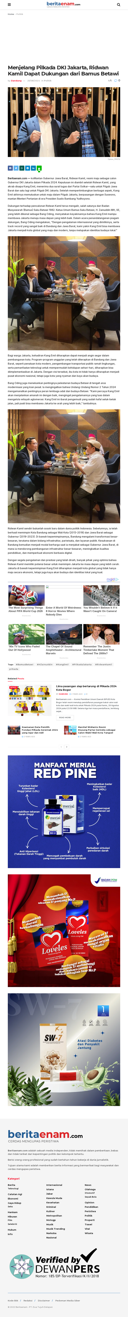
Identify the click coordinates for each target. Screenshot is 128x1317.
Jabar (49, 1193)
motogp (51, 1220)
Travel (88, 1224)
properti (90, 1220)
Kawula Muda (54, 1198)
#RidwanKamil (103, 664)
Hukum (12, 1229)
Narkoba (51, 1233)
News (13, 687)
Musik (49, 1224)
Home (11, 14)
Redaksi (28, 1300)
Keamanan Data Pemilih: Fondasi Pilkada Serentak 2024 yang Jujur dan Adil (40, 730)
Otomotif (90, 1193)
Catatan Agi (15, 1194)
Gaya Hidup (14, 1203)
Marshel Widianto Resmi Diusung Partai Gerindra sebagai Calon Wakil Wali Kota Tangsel (96, 730)
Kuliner (50, 1211)
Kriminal (51, 1207)
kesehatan (52, 1202)
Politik (19, 14)
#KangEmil (62, 664)
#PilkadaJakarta (82, 664)
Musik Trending (55, 1228)
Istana (50, 1189)
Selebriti (12, 1224)
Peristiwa (90, 1211)
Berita (11, 1185)
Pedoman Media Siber (67, 1300)
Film (10, 1220)
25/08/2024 (33, 80)
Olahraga (90, 1189)
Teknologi (13, 1188)
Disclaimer (44, 1300)
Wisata (89, 1233)
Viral (87, 1228)
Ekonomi (13, 1198)
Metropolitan (54, 1215)
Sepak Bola (90, 1197)
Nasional (51, 1237)
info (10, 1234)
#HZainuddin (44, 664)
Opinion (89, 1202)
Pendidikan (91, 1207)
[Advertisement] (64, 39)
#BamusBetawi (24, 664)
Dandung (16, 80)
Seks (10, 1206)
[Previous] (61, 747)
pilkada (13, 669)
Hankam (12, 1212)
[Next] (66, 747)
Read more (65, 717)
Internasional (54, 1185)
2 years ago (77, 694)
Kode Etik (13, 1300)
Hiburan (12, 1216)
